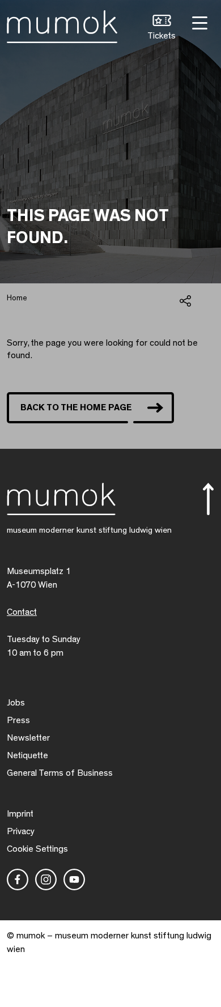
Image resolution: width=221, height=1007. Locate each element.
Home (17, 298)
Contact (22, 612)
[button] (161, 28)
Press (18, 720)
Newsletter (28, 737)
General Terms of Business (60, 772)
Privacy (21, 831)
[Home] (62, 24)
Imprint (20, 813)
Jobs (16, 702)
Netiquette (27, 755)
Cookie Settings (37, 848)
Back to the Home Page (76, 407)
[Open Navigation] (198, 21)
